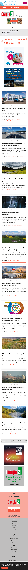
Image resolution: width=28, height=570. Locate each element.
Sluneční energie (21, 156)
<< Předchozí (3, 441)
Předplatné (14, 523)
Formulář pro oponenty (14, 542)
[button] (14, 510)
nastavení (18, 565)
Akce (14, 531)
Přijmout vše (5, 567)
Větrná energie (16, 260)
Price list (14, 551)
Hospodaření (14, 156)
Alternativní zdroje (16, 119)
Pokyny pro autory (14, 538)
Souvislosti (19, 189)
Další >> (26, 441)
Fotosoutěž (14, 529)
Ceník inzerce (14, 549)
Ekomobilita (10, 120)
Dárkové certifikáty (14, 525)
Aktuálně (9, 119)
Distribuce (14, 225)
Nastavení (11, 567)
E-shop (14, 527)
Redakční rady (14, 540)
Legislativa (14, 189)
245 (23, 440)
